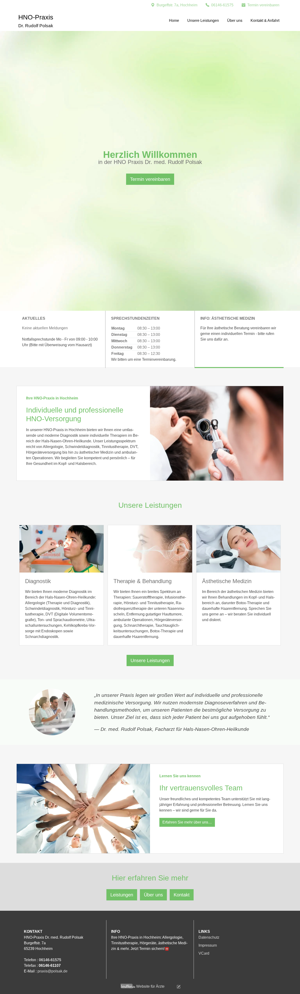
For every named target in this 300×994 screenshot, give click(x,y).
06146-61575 (50, 960)
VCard (204, 953)
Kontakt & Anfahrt (265, 21)
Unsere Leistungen (203, 21)
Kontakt (182, 894)
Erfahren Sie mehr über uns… (187, 822)
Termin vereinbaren (150, 179)
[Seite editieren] (172, 986)
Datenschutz (209, 937)
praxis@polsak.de (53, 971)
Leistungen (121, 894)
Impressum (208, 945)
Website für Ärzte (150, 986)
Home (174, 21)
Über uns (234, 21)
